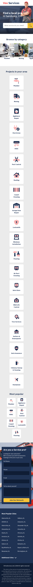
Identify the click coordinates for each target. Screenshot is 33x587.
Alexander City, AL (23, 526)
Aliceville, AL (21, 529)
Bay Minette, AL (6, 548)
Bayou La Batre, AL (23, 548)
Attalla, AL (21, 540)
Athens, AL (5, 540)
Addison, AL (21, 518)
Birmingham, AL (22, 551)
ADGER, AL (5, 522)
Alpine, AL (5, 533)
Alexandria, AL (6, 529)
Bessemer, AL (6, 551)
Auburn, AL (5, 544)
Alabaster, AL (22, 522)
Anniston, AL (5, 537)
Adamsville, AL (6, 518)
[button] (29, 52)
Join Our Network (17, 500)
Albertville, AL (6, 526)
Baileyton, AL (22, 544)
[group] (7, 51)
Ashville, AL (21, 537)
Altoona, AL (21, 533)
